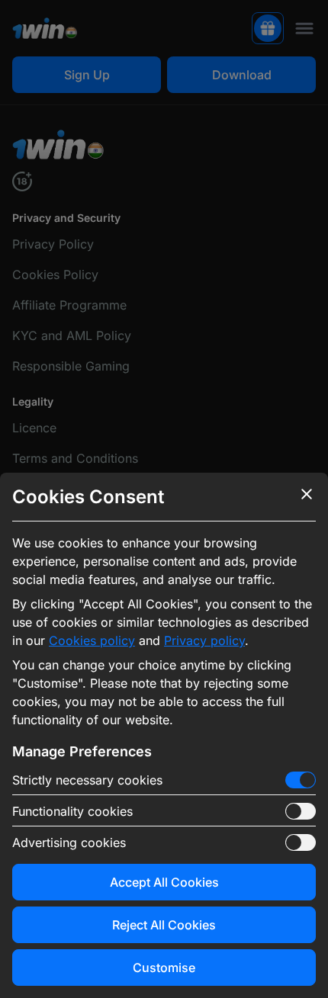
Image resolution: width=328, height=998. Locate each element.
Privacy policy (204, 640)
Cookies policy (92, 640)
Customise (164, 967)
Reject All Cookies (164, 924)
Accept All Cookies (164, 882)
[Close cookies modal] (306, 494)
